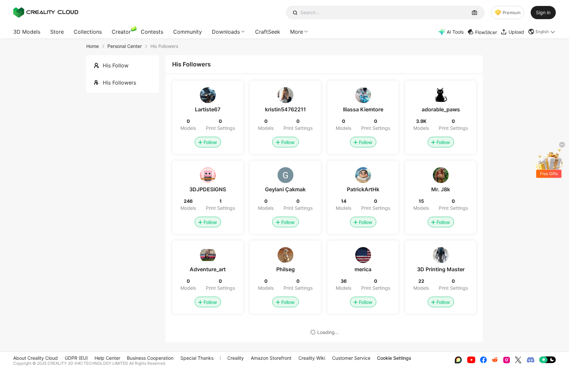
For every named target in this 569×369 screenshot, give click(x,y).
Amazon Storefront (271, 358)
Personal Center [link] (124, 46)
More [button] (296, 31)
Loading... (328, 332)
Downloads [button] (226, 31)
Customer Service (351, 358)
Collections (88, 31)
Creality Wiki (311, 358)
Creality (235, 358)
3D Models (26, 31)
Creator (121, 31)
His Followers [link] (164, 46)
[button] (542, 31)
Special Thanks (196, 358)
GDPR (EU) (76, 358)
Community (187, 31)
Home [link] (92, 46)
